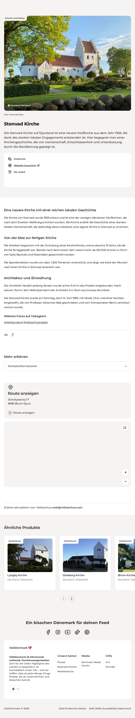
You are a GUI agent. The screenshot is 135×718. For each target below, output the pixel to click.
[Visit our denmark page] (48, 632)
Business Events (67, 666)
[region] (67, 454)
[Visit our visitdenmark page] (67, 632)
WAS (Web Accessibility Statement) (110, 708)
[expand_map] (124, 427)
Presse (61, 662)
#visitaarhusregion (36, 322)
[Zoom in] (125, 472)
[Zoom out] (125, 481)
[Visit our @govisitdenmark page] (77, 632)
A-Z (108, 662)
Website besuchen (25, 165)
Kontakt (110, 666)
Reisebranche (65, 671)
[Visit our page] (58, 632)
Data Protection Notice (72, 708)
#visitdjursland (13, 322)
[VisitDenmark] (20, 647)
